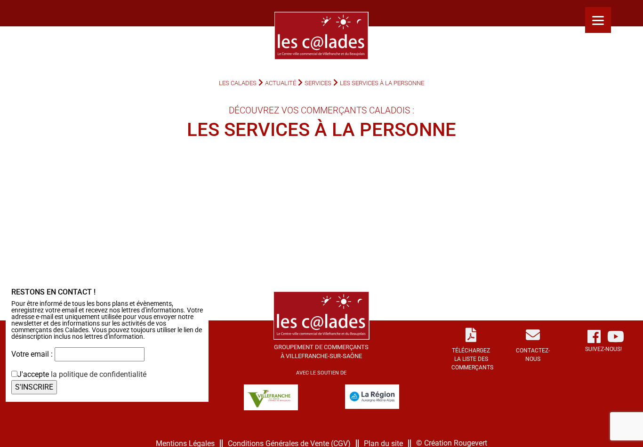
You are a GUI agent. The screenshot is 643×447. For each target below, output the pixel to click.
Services (318, 83)
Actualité (280, 83)
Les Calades (238, 83)
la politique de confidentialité (98, 374)
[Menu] (598, 20)
